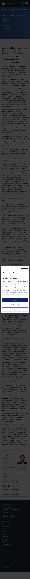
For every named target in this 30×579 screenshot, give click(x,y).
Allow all (15, 300)
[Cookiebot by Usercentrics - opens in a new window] (21, 269)
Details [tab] (15, 273)
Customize (14, 304)
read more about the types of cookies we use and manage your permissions (14, 294)
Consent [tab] (5, 273)
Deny (15, 309)
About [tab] (24, 273)
